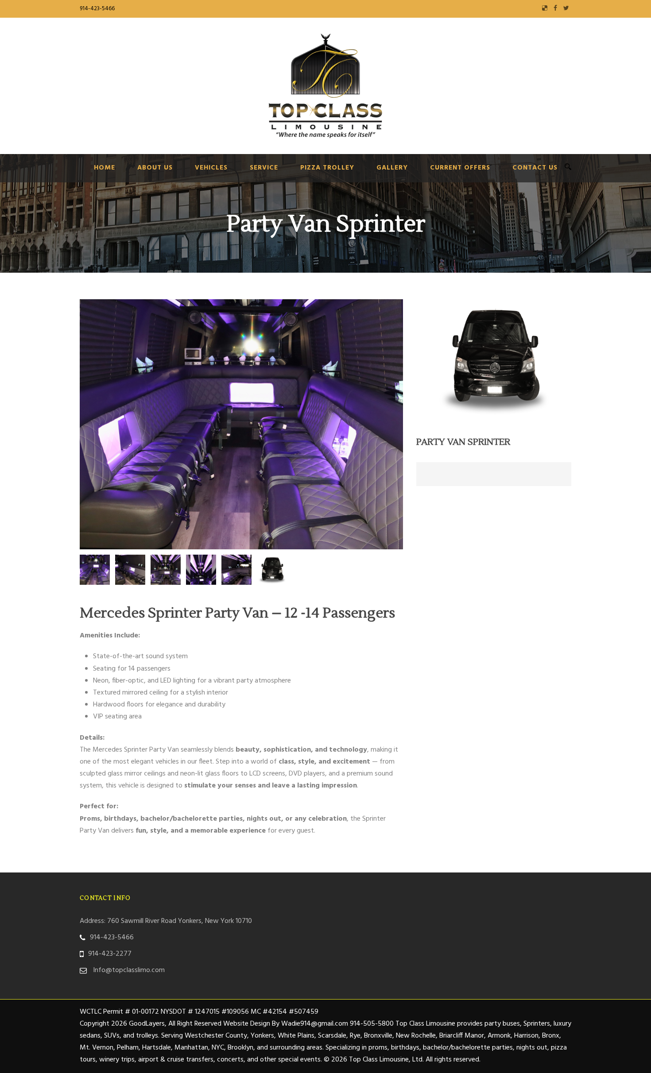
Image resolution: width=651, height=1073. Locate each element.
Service (264, 167)
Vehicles (211, 167)
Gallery (392, 167)
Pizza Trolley (327, 167)
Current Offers (460, 167)
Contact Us (535, 167)
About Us (155, 167)
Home (104, 167)
